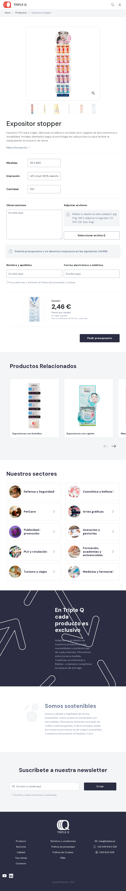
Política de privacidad (63, 846)
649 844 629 (106, 852)
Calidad (21, 852)
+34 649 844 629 (106, 846)
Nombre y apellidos (19, 265)
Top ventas (21, 857)
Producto (21, 841)
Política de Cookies (63, 852)
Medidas (12, 163)
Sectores (21, 846)
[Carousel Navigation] (63, 444)
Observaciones (16, 205)
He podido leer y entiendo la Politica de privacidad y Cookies (42, 282)
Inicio (7, 12)
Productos (21, 12)
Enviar (100, 786)
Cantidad (12, 189)
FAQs (63, 857)
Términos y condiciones (63, 841)
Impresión (13, 176)
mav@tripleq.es (106, 841)
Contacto (21, 863)
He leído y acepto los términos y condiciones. (35, 795)
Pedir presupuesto (99, 338)
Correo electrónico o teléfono (83, 265)
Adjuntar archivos (75, 205)
